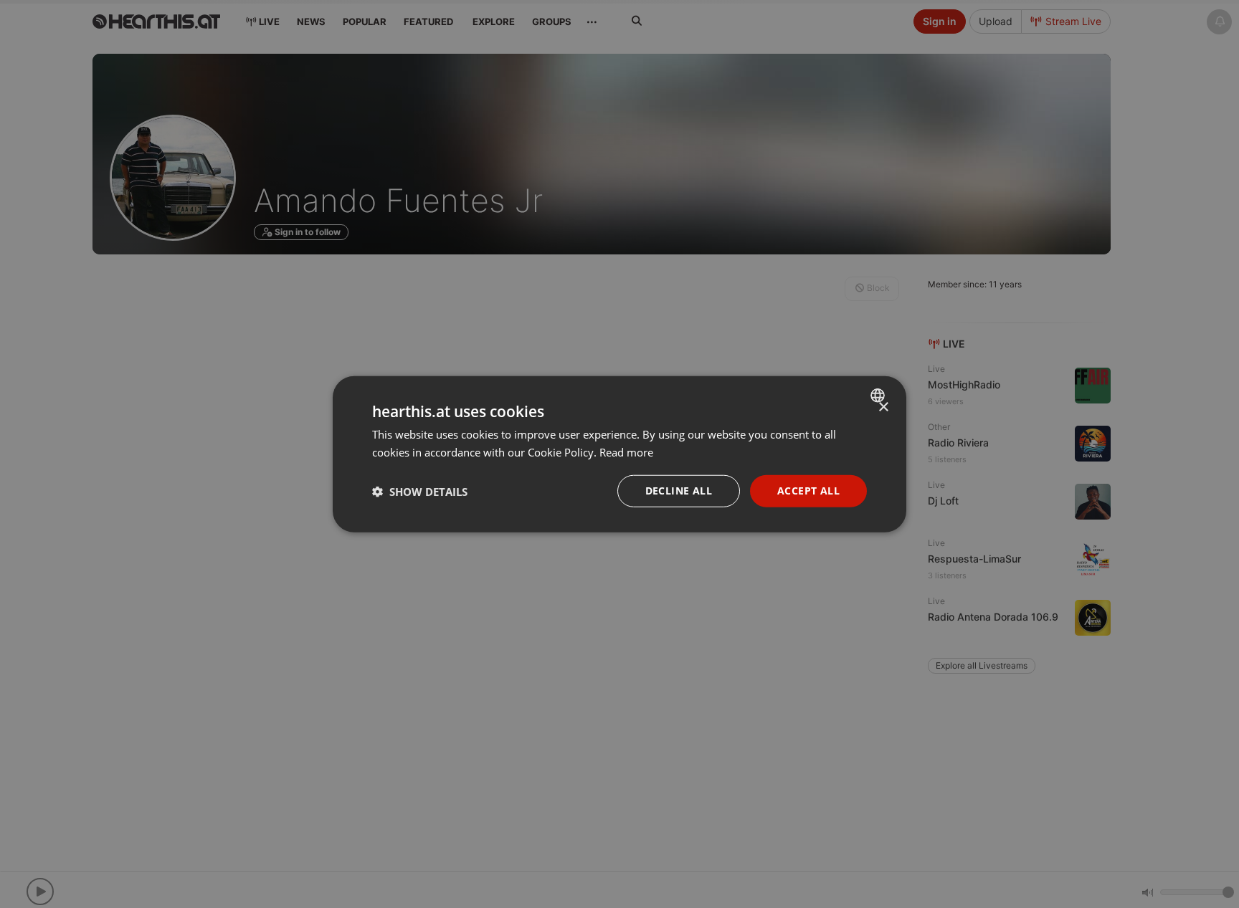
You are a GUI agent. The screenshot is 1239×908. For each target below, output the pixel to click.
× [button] (883, 406)
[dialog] (619, 454)
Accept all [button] (808, 490)
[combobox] (879, 395)
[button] (419, 491)
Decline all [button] (678, 490)
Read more (626, 451)
